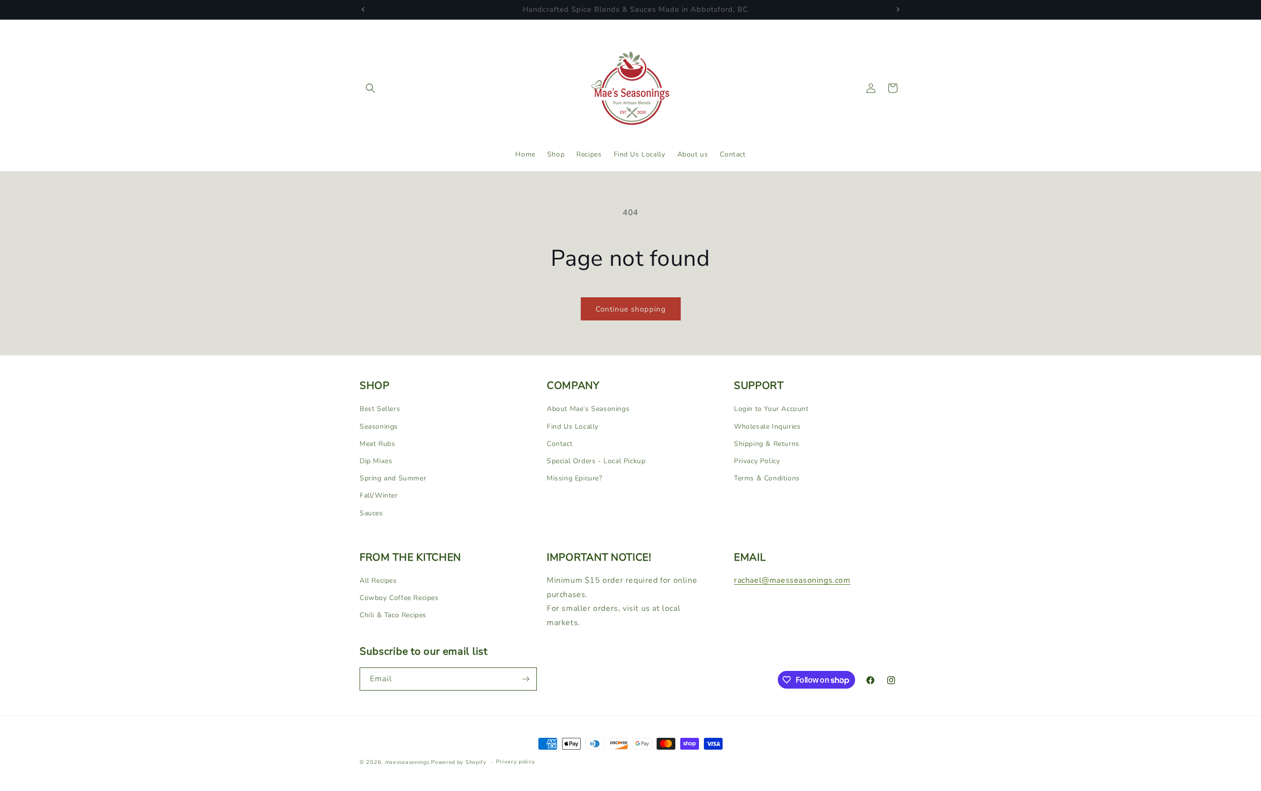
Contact (559, 443)
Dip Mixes (376, 460)
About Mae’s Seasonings (588, 408)
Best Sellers (380, 408)
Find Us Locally (572, 426)
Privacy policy (515, 761)
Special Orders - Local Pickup (596, 460)
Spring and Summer (393, 477)
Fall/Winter (379, 495)
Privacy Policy (757, 460)
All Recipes (378, 580)
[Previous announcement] (363, 9)
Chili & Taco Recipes (393, 615)
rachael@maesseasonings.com (792, 580)
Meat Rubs (377, 443)
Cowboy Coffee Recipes (399, 597)
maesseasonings (407, 762)
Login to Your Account (771, 408)
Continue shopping (631, 309)
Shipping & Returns (766, 443)
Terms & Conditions (767, 477)
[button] (370, 88)
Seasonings (379, 426)
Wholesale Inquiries (767, 426)
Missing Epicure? (574, 477)
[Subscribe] (525, 679)
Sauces (371, 512)
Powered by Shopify (459, 762)
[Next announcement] (898, 9)
